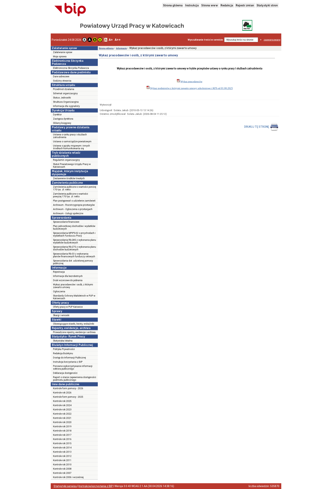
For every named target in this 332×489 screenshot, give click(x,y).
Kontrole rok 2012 (62, 456)
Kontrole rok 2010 (62, 464)
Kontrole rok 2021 (62, 418)
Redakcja (227, 5)
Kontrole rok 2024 (62, 405)
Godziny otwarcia (62, 80)
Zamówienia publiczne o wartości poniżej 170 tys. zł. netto (74, 188)
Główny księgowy (62, 123)
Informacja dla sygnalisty (66, 106)
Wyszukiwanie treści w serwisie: (205, 39)
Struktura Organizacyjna (66, 102)
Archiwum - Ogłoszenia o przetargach (72, 209)
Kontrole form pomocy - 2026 (68, 388)
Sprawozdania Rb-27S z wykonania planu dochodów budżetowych (74, 248)
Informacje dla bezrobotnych (68, 276)
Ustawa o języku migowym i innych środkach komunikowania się (71, 147)
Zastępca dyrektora (63, 118)
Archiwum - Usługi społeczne (68, 213)
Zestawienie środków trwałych (69, 178)
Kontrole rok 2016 (62, 439)
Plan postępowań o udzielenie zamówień (74, 200)
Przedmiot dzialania (63, 89)
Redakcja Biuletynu (63, 353)
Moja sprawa (59, 56)
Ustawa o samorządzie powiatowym (72, 141)
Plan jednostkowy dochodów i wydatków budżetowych (74, 227)
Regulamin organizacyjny (66, 160)
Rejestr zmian (245, 5)
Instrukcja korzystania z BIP (67, 362)
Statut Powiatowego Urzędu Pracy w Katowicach (72, 165)
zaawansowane (272, 39)
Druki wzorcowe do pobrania (67, 280)
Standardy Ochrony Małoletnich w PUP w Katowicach (74, 297)
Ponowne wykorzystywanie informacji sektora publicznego (72, 367)
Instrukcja (192, 5)
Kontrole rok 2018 (62, 430)
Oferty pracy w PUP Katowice (68, 307)
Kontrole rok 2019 (62, 426)
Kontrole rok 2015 (62, 443)
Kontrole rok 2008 (62, 468)
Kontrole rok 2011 (62, 460)
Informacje (121, 48)
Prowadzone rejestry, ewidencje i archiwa (74, 332)
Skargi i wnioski (61, 315)
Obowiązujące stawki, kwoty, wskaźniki (73, 323)
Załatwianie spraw (62, 52)
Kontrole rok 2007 (62, 473)
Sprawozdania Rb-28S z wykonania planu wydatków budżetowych (74, 241)
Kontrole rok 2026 (62, 392)
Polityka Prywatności (64, 349)
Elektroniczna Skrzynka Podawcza (71, 68)
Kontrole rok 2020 (62, 422)
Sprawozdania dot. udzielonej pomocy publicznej (73, 262)
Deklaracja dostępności (65, 373)
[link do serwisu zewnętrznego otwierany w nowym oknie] (70, 9)
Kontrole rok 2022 (62, 413)
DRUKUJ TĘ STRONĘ (257, 126)
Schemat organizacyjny (65, 93)
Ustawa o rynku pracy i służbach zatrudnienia (70, 136)
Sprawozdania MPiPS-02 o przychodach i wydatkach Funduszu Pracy (74, 234)
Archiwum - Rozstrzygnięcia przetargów (74, 205)
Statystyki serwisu (65, 486)
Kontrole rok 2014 (62, 447)
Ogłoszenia (59, 291)
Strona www (209, 5)
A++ (118, 40)
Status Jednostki (62, 97)
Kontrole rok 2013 (62, 452)
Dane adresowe (61, 76)
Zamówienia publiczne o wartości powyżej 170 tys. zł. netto (70, 195)
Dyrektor (57, 114)
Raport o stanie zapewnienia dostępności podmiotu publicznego (74, 378)
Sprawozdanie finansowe (66, 222)
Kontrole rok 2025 (62, 401)
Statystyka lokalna (62, 340)
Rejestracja (59, 272)
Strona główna (173, 5)
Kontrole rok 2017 (62, 435)
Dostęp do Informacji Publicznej (69, 357)
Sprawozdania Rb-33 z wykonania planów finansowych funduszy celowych (74, 255)
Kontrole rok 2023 (62, 409)
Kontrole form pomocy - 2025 (68, 397)
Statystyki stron (267, 5)
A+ (111, 40)
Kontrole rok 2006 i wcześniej (68, 477)
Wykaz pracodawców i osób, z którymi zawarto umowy (73, 286)
